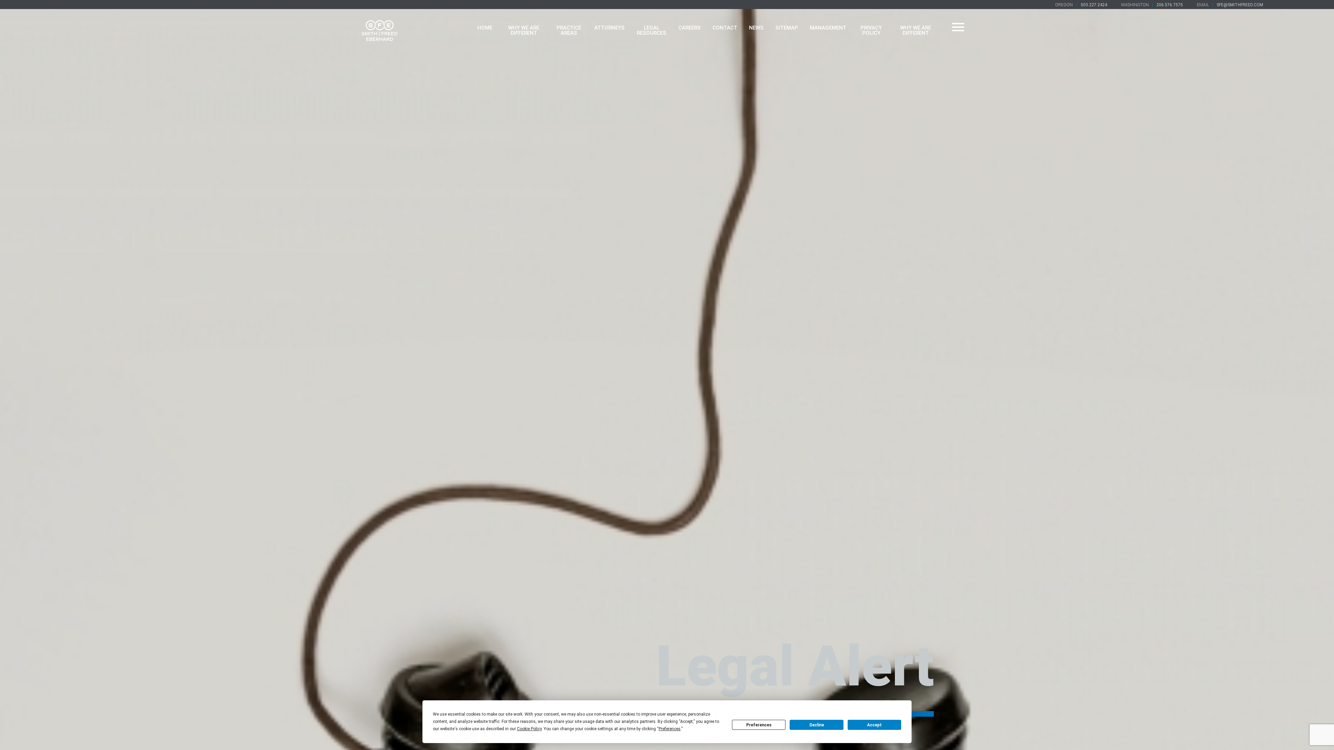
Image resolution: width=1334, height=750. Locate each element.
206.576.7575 (1169, 4)
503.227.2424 (1094, 4)
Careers (689, 28)
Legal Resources (651, 30)
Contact (725, 28)
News (756, 28)
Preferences (759, 725)
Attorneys (609, 28)
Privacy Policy (871, 30)
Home (484, 28)
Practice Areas (569, 30)
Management (828, 28)
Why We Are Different (523, 30)
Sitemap (786, 28)
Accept (874, 725)
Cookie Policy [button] (529, 728)
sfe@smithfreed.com (1240, 4)
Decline (816, 725)
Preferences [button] (670, 728)
